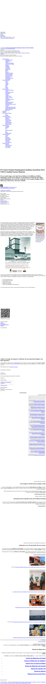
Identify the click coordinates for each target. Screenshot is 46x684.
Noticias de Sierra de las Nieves (37, 674)
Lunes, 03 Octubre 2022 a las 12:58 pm (7, 188)
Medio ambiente (8, 139)
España (4, 89)
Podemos (7, 127)
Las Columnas (7, 146)
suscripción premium (17, 362)
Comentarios (8, 190)
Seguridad (5, 116)
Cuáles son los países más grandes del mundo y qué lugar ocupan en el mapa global (37, 422)
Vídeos (19, 52)
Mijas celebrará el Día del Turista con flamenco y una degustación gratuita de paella (38, 451)
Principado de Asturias (9, 92)
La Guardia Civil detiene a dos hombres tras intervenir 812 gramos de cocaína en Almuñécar (37, 418)
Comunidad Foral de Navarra (10, 104)
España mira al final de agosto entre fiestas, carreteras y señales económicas (37, 404)
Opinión (4, 143)
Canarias (6, 94)
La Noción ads (38, 241)
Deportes (4, 112)
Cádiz (6, 82)
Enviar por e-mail (3, 200)
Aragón (6, 91)
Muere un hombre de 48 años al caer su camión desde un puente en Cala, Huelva (37, 429)
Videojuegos (7, 140)
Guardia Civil (7, 121)
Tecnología (7, 141)
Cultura (6, 115)
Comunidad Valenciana (9, 99)
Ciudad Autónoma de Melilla (10, 108)
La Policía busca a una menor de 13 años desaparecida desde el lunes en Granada (37, 407)
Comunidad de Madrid (9, 102)
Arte (6, 114)
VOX (6, 128)
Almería (6, 81)
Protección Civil (8, 117)
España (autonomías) (9, 109)
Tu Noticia (23, 52)
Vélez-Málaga (7, 79)
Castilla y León (8, 96)
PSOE (6, 132)
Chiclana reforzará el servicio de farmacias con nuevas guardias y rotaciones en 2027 (37, 414)
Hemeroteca (28, 52)
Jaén (6, 86)
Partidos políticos (8, 133)
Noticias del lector (8, 145)
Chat (2, 48)
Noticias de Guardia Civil (38, 668)
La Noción (2, 47)
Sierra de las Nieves (8, 76)
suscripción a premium (14, 366)
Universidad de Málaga (4, 324)
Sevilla (6, 88)
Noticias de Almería (40, 671)
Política (4, 125)
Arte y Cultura (5, 113)
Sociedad (4, 134)
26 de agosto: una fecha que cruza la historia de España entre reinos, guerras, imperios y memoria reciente (38, 426)
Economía (4, 111)
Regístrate (2, 35)
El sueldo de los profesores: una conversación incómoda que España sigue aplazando (37, 411)
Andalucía (5, 80)
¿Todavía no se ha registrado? (5, 382)
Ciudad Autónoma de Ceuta (10, 107)
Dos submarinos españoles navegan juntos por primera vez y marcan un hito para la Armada (37, 440)
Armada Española (8, 122)
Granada (6, 84)
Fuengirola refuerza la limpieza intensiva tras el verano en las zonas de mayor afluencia (37, 448)
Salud (6, 136)
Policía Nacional (8, 120)
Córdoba (6, 83)
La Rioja (6, 106)
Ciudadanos (7, 126)
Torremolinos (7, 77)
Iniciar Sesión (2, 36)
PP (5, 131)
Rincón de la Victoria (9, 73)
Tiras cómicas (7, 147)
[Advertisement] (23, 8)
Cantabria (7, 95)
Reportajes (7, 144)
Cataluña (7, 98)
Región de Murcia (8, 103)
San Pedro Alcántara (11, 52)
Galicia (6, 101)
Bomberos (7, 118)
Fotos (16, 52)
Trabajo (1, 322)
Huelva (6, 85)
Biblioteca (2, 325)
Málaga (6, 87)
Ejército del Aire (8, 123)
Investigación (7, 138)
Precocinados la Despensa (40, 236)
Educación (7, 137)
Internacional (7, 110)
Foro (4, 48)
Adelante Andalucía (8, 130)
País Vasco (7, 105)
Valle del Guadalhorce (9, 78)
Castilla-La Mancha (8, 97)
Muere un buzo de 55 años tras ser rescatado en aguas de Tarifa (39, 401)
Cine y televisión (8, 142)
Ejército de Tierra (8, 124)
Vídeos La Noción (3, 52)
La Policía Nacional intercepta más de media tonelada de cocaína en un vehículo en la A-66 (37, 444)
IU (5, 129)
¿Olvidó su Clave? (3, 385)
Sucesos (6, 135)
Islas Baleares (7, 93)
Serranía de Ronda (8, 75)
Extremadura (7, 100)
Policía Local (7, 119)
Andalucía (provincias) (9, 90)
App (6, 48)
